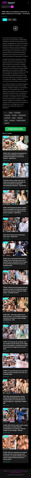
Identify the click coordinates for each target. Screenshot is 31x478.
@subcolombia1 (19, 471)
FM (14, 19)
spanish (13, 117)
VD (9, 19)
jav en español (17, 112)
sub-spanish (12, 120)
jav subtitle (14, 115)
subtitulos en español (21, 120)
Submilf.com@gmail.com (15, 472)
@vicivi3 (10, 471)
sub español (19, 117)
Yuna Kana (7, 123)
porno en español (22, 115)
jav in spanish (7, 115)
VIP (5, 19)
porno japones (7, 117)
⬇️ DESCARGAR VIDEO (15, 129)
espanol (10, 112)
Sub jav (6, 120)
